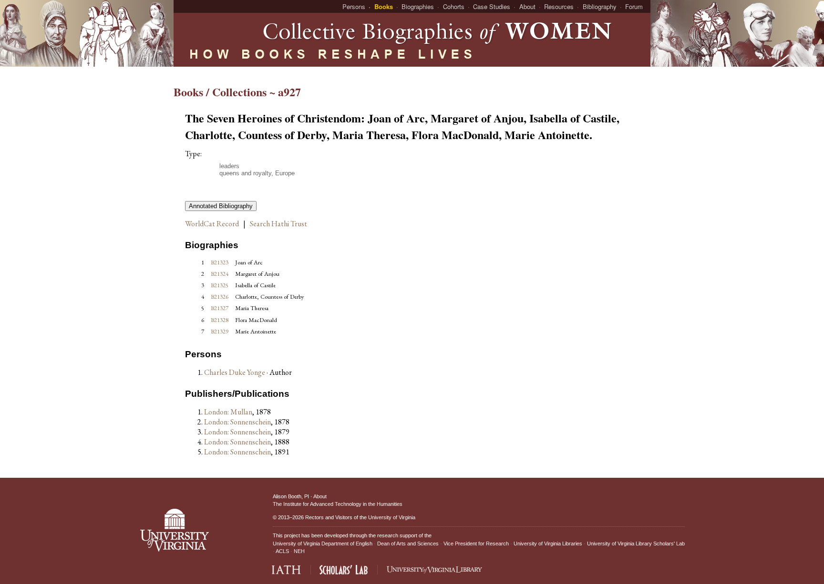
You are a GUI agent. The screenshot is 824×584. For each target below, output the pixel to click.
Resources (559, 6)
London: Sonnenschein (237, 422)
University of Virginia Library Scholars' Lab (636, 543)
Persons (353, 6)
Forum (634, 6)
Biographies (418, 6)
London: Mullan (228, 412)
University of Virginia (391, 517)
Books (383, 6)
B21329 (219, 331)
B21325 (219, 285)
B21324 (219, 274)
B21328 (219, 320)
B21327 (219, 308)
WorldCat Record (212, 224)
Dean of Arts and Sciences (408, 543)
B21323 (219, 262)
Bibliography (600, 6)
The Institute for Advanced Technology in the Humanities (337, 504)
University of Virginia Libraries (548, 543)
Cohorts (453, 6)
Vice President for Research (476, 543)
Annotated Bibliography (221, 206)
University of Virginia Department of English (322, 543)
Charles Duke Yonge (235, 372)
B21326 (219, 296)
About (527, 6)
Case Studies (491, 6)
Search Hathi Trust (278, 224)
